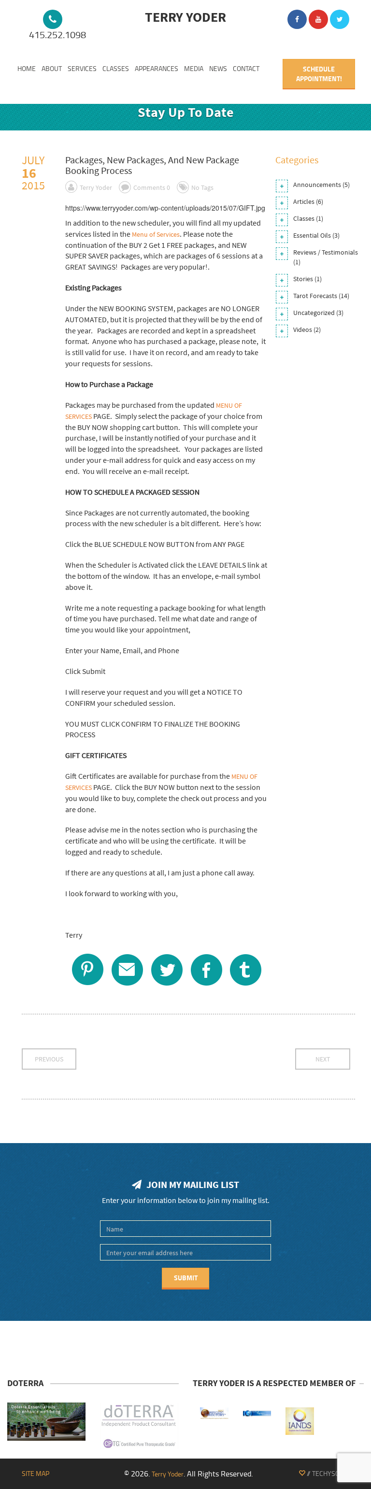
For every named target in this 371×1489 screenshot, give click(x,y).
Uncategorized (314, 312)
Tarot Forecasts (315, 295)
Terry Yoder (96, 187)
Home (26, 68)
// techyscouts (330, 1473)
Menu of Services (156, 234)
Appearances (156, 68)
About (52, 68)
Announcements (317, 184)
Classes (115, 68)
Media (193, 68)
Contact (246, 68)
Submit (186, 1278)
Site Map (35, 1473)
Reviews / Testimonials (325, 252)
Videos (302, 329)
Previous (49, 1059)
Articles (303, 201)
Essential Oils (312, 235)
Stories (303, 278)
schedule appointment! (319, 74)
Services (82, 68)
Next (322, 1059)
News (218, 68)
